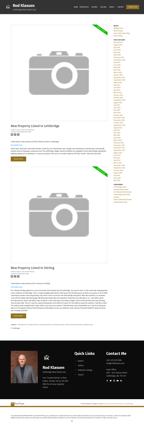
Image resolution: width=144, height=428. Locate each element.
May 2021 (117, 158)
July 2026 (117, 47)
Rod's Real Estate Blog (122, 33)
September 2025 (119, 60)
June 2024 (117, 87)
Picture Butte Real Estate (76, 324)
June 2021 (117, 155)
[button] (132, 7)
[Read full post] (59, 74)
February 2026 (119, 57)
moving (67, 324)
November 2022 (119, 120)
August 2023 (118, 103)
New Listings (118, 31)
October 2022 (118, 123)
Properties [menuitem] (84, 7)
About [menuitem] (111, 7)
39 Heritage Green (22, 324)
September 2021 (119, 150)
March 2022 (118, 140)
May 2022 (117, 135)
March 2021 (118, 163)
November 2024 (119, 77)
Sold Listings (118, 36)
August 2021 (118, 153)
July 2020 (117, 175)
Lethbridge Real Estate (24, 132)
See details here (17, 145)
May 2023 (117, 110)
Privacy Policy (108, 403)
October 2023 (118, 98)
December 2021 (119, 145)
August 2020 (118, 173)
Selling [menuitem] (103, 7)
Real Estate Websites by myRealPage (123, 403)
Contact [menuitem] (120, 7)
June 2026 (117, 50)
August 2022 (118, 128)
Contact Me (132, 7)
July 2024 (117, 85)
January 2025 (118, 75)
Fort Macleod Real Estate (45, 324)
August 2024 (118, 82)
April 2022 (117, 138)
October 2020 (118, 170)
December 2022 (119, 118)
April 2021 (117, 160)
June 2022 (117, 133)
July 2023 (117, 105)
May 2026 (117, 52)
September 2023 (119, 100)
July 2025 (117, 62)
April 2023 (117, 113)
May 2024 (117, 90)
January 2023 (118, 115)
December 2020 (119, 165)
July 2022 (117, 130)
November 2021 (119, 148)
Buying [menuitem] (94, 7)
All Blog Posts (118, 28)
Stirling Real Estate (23, 274)
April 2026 (117, 55)
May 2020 (117, 180)
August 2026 (118, 45)
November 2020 (119, 168)
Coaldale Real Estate (33, 324)
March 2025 (118, 72)
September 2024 (119, 80)
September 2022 (119, 125)
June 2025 (117, 65)
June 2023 (117, 108)
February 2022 (119, 143)
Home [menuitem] (76, 7)
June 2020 (117, 178)
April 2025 (117, 70)
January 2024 (118, 95)
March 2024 (118, 92)
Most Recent (118, 42)
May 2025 (117, 67)
